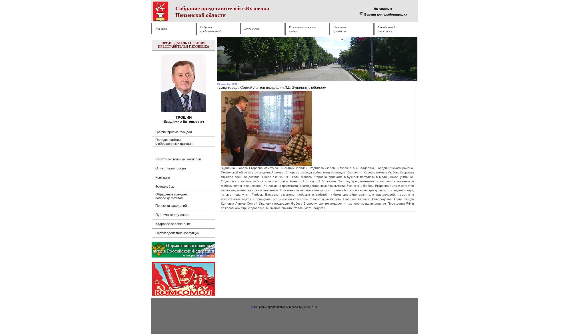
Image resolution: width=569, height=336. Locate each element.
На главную (383, 8)
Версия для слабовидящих (385, 14)
